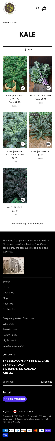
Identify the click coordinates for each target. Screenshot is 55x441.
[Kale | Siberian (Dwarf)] (15, 74)
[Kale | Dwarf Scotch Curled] (15, 130)
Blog (5, 298)
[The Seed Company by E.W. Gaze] (9, 8)
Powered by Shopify (11, 422)
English (6, 411)
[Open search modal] (37, 8)
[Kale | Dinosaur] (40, 130)
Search (6, 281)
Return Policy (10, 334)
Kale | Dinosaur (40, 151)
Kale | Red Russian (40, 95)
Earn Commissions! (13, 346)
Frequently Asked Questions (18, 318)
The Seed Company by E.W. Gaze (33, 416)
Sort (30, 49)
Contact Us (9, 309)
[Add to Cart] (23, 88)
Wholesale (8, 324)
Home (6, 22)
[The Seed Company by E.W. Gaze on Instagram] (9, 393)
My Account (9, 340)
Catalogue (8, 292)
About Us (8, 303)
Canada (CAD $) (24, 411)
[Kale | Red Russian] (40, 74)
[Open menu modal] (51, 8)
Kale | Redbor (14, 207)
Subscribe (46, 382)
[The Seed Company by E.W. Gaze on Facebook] (4, 393)
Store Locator (10, 329)
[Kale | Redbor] (15, 185)
